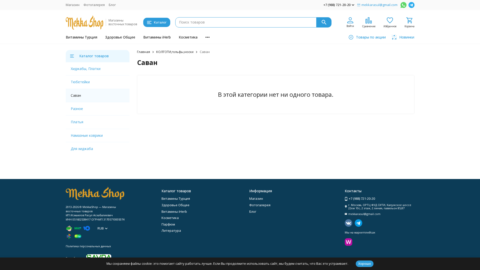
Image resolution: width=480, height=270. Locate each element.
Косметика (188, 37)
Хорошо (364, 263)
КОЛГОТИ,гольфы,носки (175, 52)
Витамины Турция (81, 37)
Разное (77, 108)
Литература (171, 230)
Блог (112, 4)
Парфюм (168, 224)
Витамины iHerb (157, 37)
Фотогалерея (94, 4)
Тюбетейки (80, 82)
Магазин (73, 4)
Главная (143, 52)
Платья (77, 122)
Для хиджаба (82, 148)
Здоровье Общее (120, 37)
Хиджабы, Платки (85, 68)
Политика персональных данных (88, 246)
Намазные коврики (87, 135)
